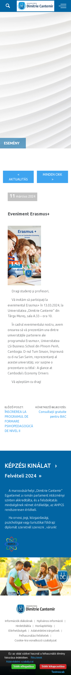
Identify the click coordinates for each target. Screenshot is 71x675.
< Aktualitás (18, 177)
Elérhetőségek (17, 630)
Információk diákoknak (19, 621)
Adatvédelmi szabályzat (20, 661)
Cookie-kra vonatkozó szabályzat (36, 640)
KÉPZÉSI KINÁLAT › (31, 465)
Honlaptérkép (43, 626)
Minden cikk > (52, 177)
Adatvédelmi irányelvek (45, 630)
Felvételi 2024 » (23, 475)
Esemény (12, 143)
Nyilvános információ (50, 621)
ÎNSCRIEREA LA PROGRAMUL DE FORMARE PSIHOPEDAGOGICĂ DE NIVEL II (19, 421)
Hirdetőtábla (23, 626)
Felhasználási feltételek (34, 635)
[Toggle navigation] (62, 6)
